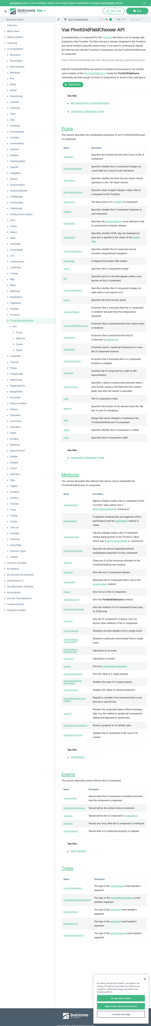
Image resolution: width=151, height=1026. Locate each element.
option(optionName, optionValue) (73, 682)
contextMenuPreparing (74, 808)
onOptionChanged (72, 361)
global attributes (114, 221)
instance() (68, 621)
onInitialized (69, 349)
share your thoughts (104, 3)
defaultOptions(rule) (73, 551)
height (66, 269)
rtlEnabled (68, 373)
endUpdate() (121, 521)
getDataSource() (71, 599)
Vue (39, 10)
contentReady (70, 798)
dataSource (69, 202)
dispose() (68, 563)
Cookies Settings (121, 1014)
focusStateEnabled (73, 251)
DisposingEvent (71, 912)
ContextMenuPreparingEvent (77, 900)
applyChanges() (71, 505)
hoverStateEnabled (73, 290)
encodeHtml (69, 237)
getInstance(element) (74, 609)
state (66, 399)
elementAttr (69, 223)
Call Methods (77, 757)
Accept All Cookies (121, 998)
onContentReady (71, 312)
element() (68, 572)
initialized (68, 823)
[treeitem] (29, 25)
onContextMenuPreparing (76, 326)
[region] (121, 999)
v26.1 (119, 19)
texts (66, 420)
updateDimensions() (73, 735)
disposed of (112, 339)
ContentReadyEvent (73, 888)
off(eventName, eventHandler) (71, 640)
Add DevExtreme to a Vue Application (90, 103)
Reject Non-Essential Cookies (121, 1006)
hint (65, 278)
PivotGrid (107, 37)
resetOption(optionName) (76, 725)
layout (66, 300)
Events (68, 774)
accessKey (68, 157)
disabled (67, 212)
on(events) (69, 659)
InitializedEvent (71, 923)
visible (66, 430)
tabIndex (68, 408)
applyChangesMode (73, 192)
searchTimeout (71, 387)
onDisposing (69, 337)
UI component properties (114, 666)
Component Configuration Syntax (87, 111)
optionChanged (71, 831)
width (66, 438)
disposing (68, 816)
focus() (67, 592)
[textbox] (29, 19)
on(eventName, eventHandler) (71, 650)
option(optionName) (73, 674)
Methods (70, 474)
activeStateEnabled (73, 168)
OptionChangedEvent (73, 935)
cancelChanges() (71, 537)
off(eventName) (71, 631)
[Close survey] (144, 3)
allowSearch (69, 180)
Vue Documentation (78, 19)
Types (67, 868)
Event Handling (78, 851)
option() (67, 666)
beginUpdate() (70, 521)
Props (67, 128)
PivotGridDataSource (94, 73)
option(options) (71, 690)
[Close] (145, 979)
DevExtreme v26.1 (19, 3)
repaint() (68, 713)
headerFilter (69, 261)
